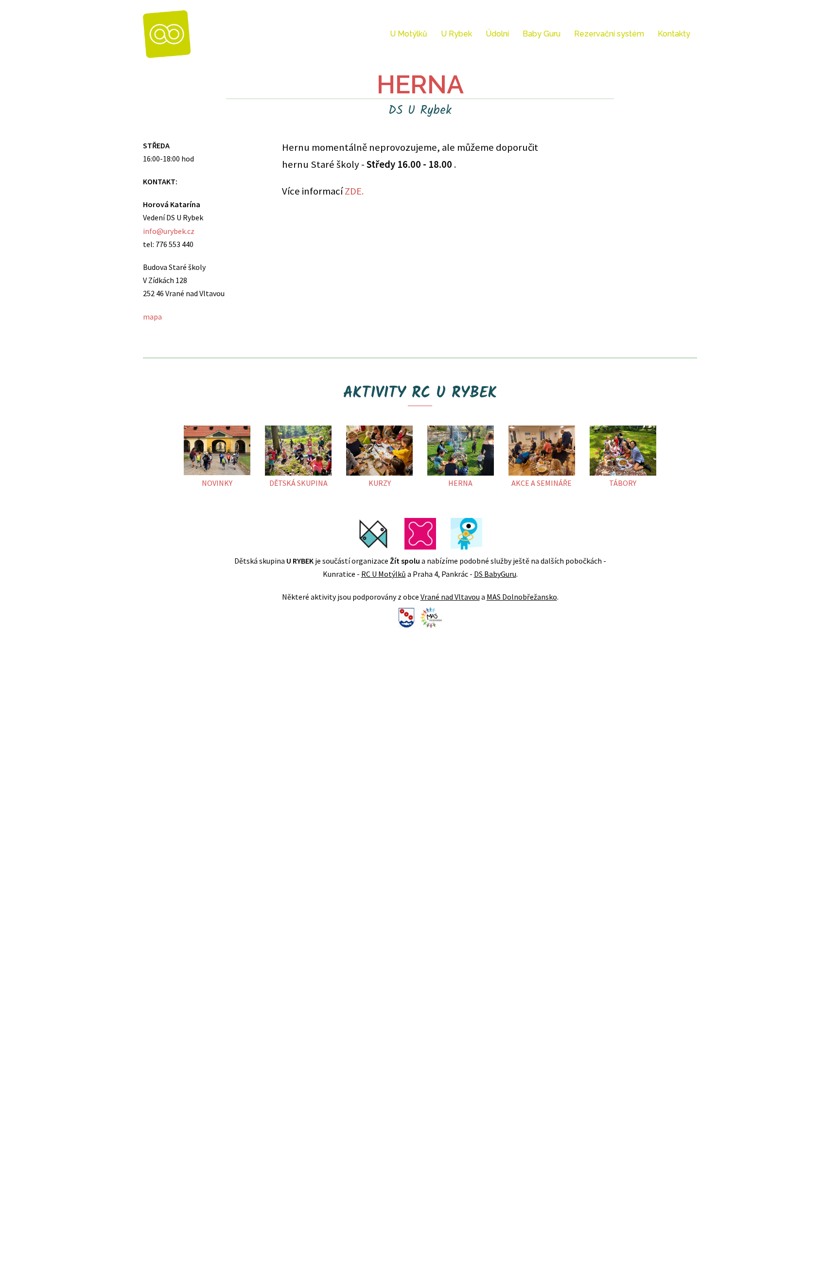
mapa (152, 316)
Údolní (497, 33)
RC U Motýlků (383, 574)
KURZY (379, 483)
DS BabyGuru (495, 574)
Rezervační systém (609, 33)
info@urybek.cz (168, 231)
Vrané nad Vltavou (450, 597)
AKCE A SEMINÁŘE (541, 483)
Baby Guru (541, 33)
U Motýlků (408, 33)
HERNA (460, 483)
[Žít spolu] (167, 33)
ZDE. (354, 191)
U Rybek (456, 33)
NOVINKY (217, 483)
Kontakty (674, 33)
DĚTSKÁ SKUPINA (298, 483)
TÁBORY (622, 483)
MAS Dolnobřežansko (522, 597)
